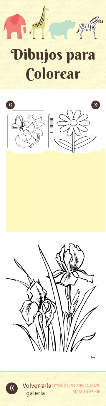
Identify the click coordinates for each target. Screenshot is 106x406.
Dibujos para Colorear (53, 64)
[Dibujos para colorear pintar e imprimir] (53, 22)
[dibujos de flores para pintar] (53, 362)
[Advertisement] (55, 190)
